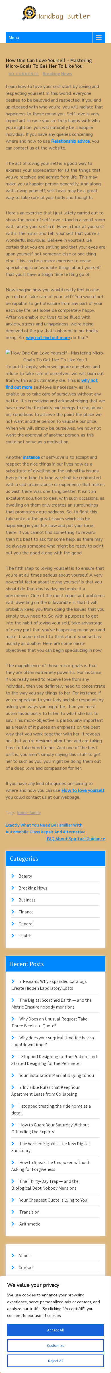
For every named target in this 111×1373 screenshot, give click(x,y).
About (24, 1256)
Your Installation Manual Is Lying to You (56, 1075)
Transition (29, 1212)
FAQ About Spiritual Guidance (76, 839)
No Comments (24, 73)
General (26, 924)
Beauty (25, 876)
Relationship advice (70, 141)
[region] (55, 1324)
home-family (29, 812)
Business (27, 900)
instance (31, 457)
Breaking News (57, 74)
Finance (26, 912)
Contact (26, 1267)
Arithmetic (29, 1224)
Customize (55, 1345)
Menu (14, 37)
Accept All (55, 1330)
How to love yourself (82, 790)
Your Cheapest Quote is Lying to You (53, 1200)
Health (25, 936)
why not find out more (48, 338)
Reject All (55, 1360)
